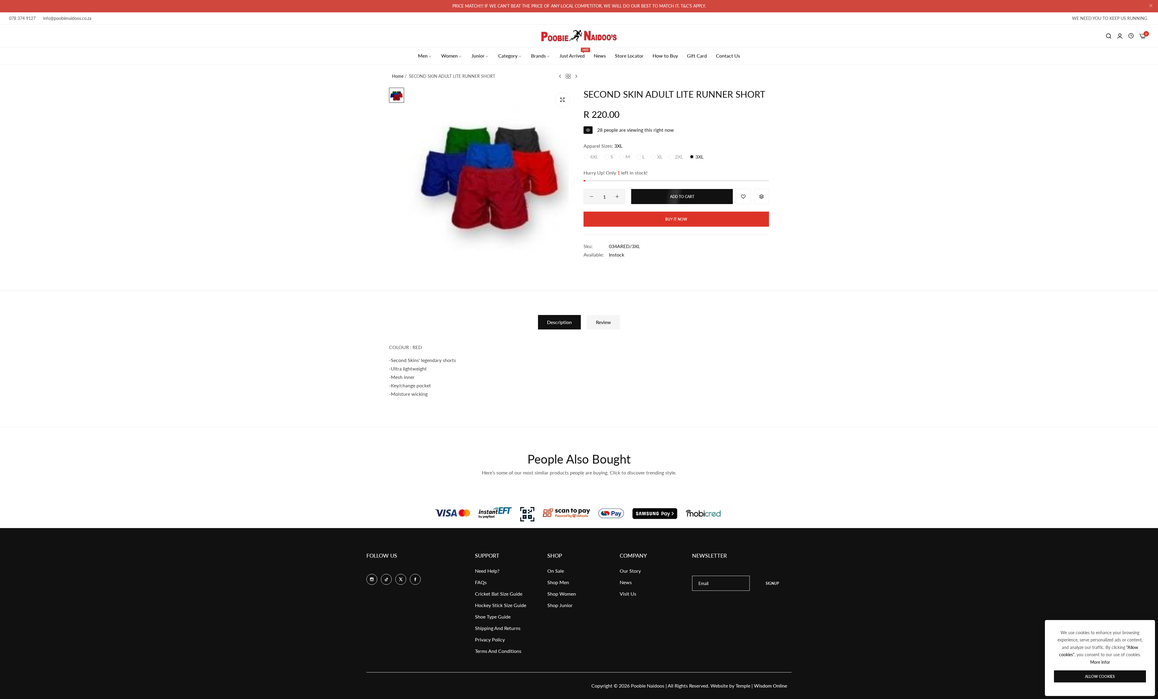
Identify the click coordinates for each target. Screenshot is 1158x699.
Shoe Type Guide (493, 616)
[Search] (1108, 36)
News (626, 582)
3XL (699, 156)
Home (397, 76)
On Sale (555, 571)
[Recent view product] (1131, 36)
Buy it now (676, 219)
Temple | (761, 685)
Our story (630, 571)
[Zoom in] (562, 99)
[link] (425, 56)
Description (559, 322)
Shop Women (561, 594)
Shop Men (558, 582)
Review (603, 322)
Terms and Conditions (498, 651)
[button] (743, 196)
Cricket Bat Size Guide (498, 594)
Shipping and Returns (497, 628)
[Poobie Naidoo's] (579, 36)
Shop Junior (560, 605)
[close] (1150, 6)
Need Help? (487, 571)
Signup (772, 583)
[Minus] (591, 196)
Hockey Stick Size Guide (500, 605)
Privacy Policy (490, 639)
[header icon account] (1119, 36)
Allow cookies (1100, 676)
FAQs (481, 582)
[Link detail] (371, 579)
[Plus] (617, 196)
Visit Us (628, 594)
